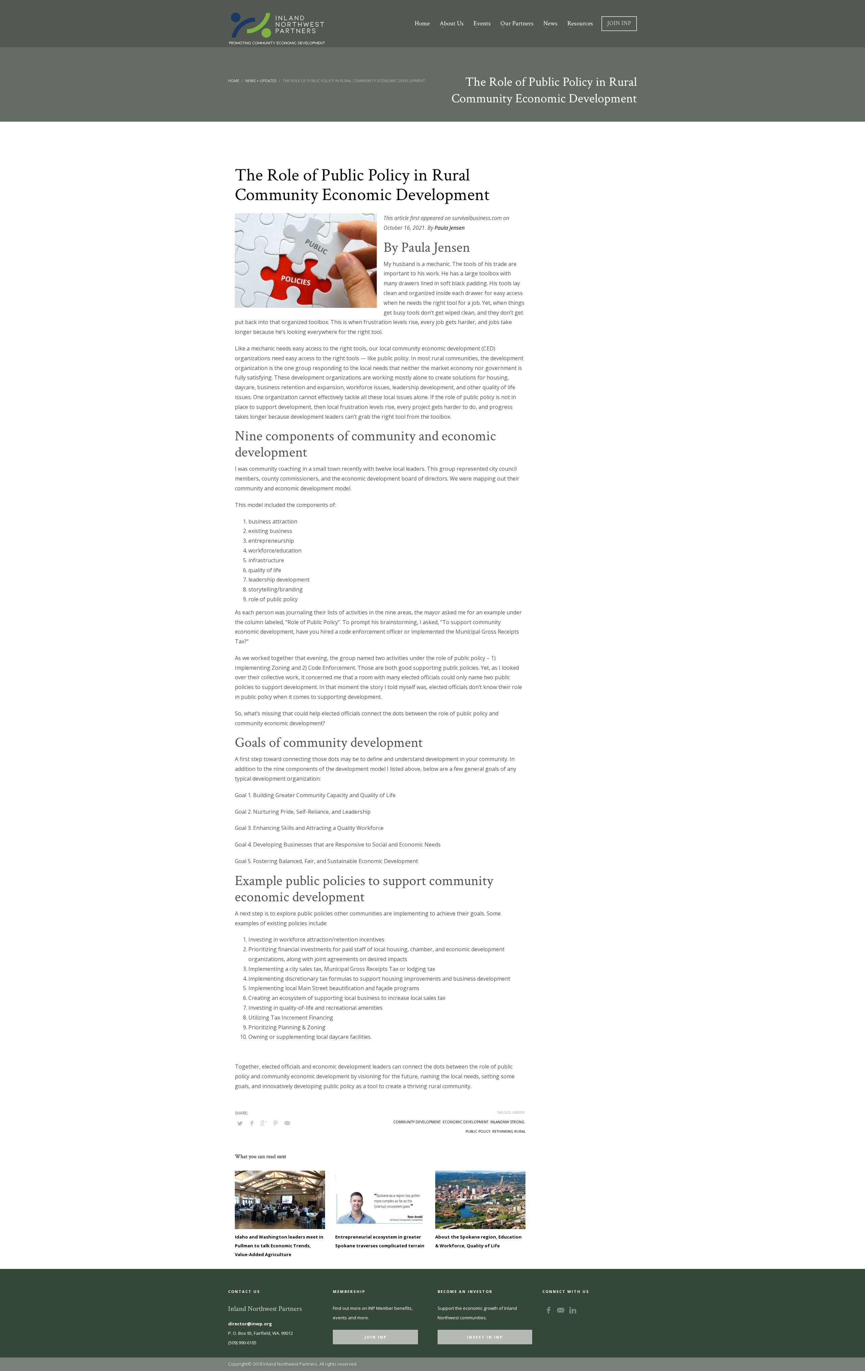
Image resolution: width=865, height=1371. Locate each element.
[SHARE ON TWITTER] (240, 1123)
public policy (478, 1131)
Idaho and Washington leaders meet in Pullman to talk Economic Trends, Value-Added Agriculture (279, 1245)
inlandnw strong (507, 1122)
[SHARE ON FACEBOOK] (252, 1123)
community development (417, 1122)
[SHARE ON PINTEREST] (275, 1123)
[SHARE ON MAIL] (287, 1123)
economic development (465, 1122)
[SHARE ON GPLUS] (263, 1123)
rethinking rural (508, 1131)
